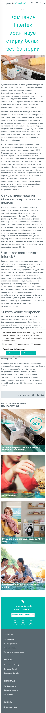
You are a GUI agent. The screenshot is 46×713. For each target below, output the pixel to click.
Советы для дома (10, 644)
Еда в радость (9, 640)
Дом (23, 9)
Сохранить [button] (13, 353)
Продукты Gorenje (10, 669)
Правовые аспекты (11, 690)
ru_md (35, 3)
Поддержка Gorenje (11, 673)
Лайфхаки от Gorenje (12, 665)
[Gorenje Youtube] (31, 622)
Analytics (37, 344)
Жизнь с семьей (10, 648)
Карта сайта (8, 694)
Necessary (9, 344)
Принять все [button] (28, 353)
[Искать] (44, 3)
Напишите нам (11, 707)
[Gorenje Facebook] (15, 622)
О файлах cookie (10, 686)
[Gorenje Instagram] (23, 622)
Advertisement (23, 344)
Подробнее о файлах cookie (14, 349)
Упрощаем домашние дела (14, 652)
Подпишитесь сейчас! (21, 615)
